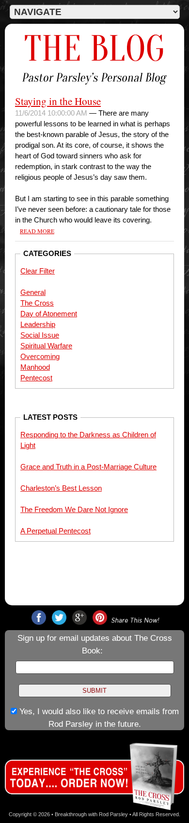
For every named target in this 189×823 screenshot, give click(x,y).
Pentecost (36, 378)
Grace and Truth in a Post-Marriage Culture (88, 467)
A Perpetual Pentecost (55, 531)
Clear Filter (37, 271)
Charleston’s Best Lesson (61, 488)
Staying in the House (58, 101)
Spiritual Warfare (46, 346)
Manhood (35, 367)
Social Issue (39, 335)
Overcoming (40, 356)
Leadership (37, 324)
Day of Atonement (48, 314)
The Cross (37, 303)
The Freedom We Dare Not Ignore (74, 510)
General (33, 292)
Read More (37, 231)
